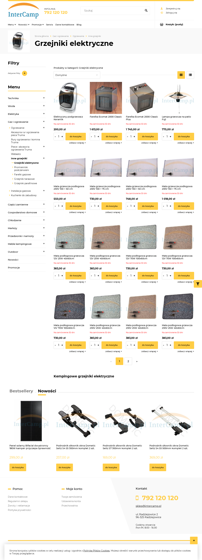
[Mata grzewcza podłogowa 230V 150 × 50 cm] (142, 167)
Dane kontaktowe (17, 496)
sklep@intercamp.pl (148, 506)
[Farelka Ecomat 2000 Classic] (106, 98)
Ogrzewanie (17, 127)
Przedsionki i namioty (21, 236)
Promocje (14, 267)
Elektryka (13, 113)
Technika (13, 98)
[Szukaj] (146, 10)
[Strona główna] (23, 10)
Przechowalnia (70, 505)
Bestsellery (21, 390)
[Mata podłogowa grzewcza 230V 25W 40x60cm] (106, 306)
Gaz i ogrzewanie (18, 121)
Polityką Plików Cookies (96, 550)
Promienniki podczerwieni (21, 169)
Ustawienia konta (71, 501)
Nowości (13, 259)
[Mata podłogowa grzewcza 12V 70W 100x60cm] (142, 237)
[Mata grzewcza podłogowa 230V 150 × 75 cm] (178, 167)
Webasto (16, 154)
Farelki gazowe (22, 174)
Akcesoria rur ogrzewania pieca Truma (25, 134)
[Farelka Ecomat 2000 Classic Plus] (142, 98)
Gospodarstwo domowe (22, 212)
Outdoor (13, 251)
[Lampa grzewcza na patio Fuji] (178, 98)
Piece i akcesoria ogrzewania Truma (21, 148)
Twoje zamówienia (72, 496)
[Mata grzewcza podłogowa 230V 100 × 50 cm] (70, 167)
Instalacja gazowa (21, 191)
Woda (11, 106)
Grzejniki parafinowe (25, 183)
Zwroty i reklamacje (19, 505)
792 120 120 (56, 12)
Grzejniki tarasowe (24, 179)
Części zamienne (18, 204)
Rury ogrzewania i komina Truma (25, 141)
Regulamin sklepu (18, 501)
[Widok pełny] (190, 75)
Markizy (12, 228)
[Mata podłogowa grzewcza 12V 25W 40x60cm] (70, 237)
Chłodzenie (14, 220)
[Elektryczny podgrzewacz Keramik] (70, 98)
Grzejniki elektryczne (26, 162)
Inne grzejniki (19, 158)
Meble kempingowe (20, 243)
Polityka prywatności (19, 510)
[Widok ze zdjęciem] (181, 75)
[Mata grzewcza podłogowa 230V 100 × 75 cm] (106, 167)
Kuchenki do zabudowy (24, 195)
